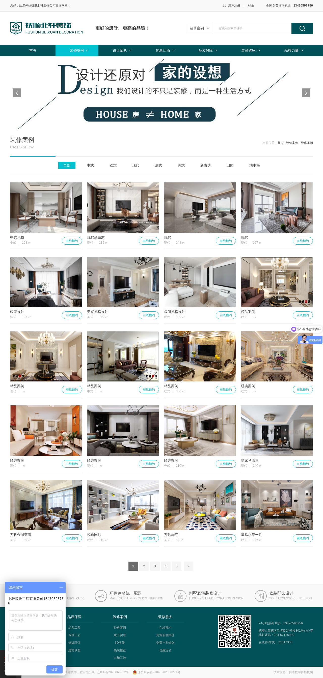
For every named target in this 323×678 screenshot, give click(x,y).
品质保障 (206, 50)
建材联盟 (74, 650)
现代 (135, 165)
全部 (66, 165)
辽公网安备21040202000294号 (159, 672)
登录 (251, 5)
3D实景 (120, 642)
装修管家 (248, 50)
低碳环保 (74, 642)
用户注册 (234, 5)
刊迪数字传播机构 (301, 672)
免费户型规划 (165, 642)
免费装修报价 (165, 635)
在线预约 (72, 241)
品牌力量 (291, 50)
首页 (32, 50)
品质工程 (74, 627)
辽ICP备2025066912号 (113, 672)
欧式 (113, 165)
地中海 (254, 165)
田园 (230, 165)
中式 (90, 165)
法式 (158, 165)
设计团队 (120, 50)
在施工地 (120, 658)
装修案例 (77, 50)
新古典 (205, 165)
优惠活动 (163, 50)
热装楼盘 (120, 650)
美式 (181, 165)
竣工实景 (120, 635)
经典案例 (197, 28)
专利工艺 (74, 635)
